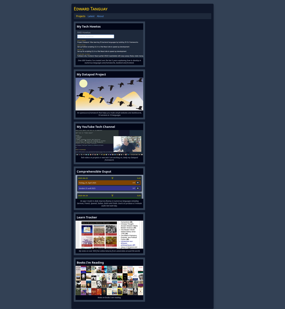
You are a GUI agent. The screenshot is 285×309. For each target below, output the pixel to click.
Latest (91, 16)
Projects (80, 16)
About (100, 16)
